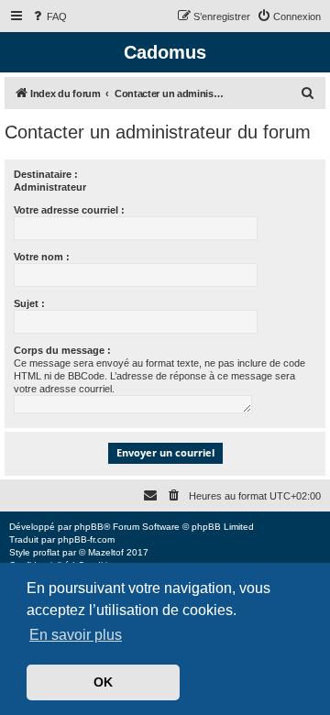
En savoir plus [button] (75, 635)
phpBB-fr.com (86, 539)
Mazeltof (106, 552)
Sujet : (29, 303)
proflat (46, 552)
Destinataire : (46, 174)
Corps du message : (62, 350)
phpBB (89, 527)
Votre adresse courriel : (69, 209)
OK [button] (103, 682)
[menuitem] (48, 17)
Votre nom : (42, 256)
